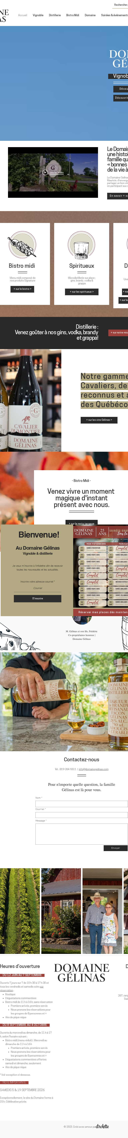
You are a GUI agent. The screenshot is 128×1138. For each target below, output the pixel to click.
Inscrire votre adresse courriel (36, 581)
